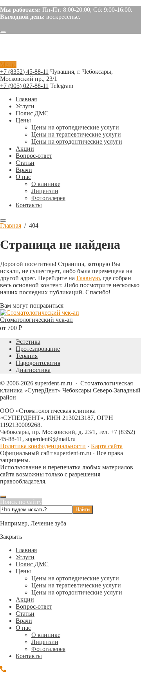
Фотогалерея (48, 649)
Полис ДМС (32, 564)
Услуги (25, 557)
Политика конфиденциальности (43, 446)
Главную (88, 278)
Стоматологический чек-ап (36, 319)
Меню (8, 64)
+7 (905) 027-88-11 (24, 85)
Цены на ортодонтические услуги (76, 592)
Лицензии (44, 641)
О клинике (45, 634)
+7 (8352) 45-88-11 (24, 71)
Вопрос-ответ (34, 606)
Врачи (24, 620)
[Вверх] (3, 497)
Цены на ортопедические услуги (75, 578)
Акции (25, 599)
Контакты (29, 656)
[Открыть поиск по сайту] (3, 32)
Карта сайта (107, 446)
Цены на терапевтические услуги (76, 585)
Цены (23, 571)
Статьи (25, 613)
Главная (26, 550)
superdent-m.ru (49, 50)
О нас (23, 627)
